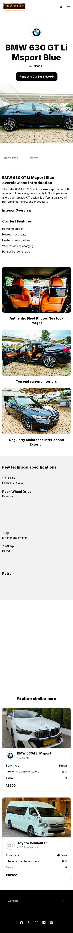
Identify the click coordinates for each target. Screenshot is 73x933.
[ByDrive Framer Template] (14, 7)
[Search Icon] (61, 7)
